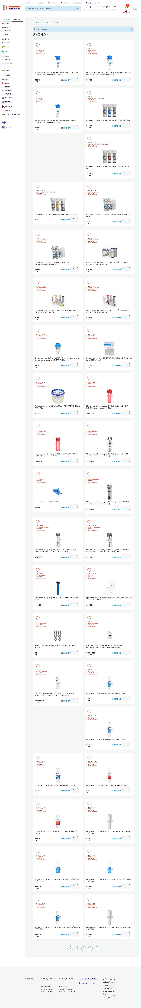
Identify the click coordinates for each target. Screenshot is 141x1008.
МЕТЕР (7, 111)
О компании (64, 3)
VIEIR (6, 79)
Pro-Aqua (8, 67)
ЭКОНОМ (8, 127)
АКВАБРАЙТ (9, 90)
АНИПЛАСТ (9, 98)
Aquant (7, 31)
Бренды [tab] (17, 19)
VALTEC (7, 75)
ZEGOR (7, 87)
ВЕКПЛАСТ (8, 102)
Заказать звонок (90, 10)
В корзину (65, 80)
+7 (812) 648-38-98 (108, 7)
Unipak (7, 70)
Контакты (77, 3)
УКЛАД (7, 122)
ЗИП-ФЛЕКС (9, 106)
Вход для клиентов (93, 3)
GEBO (7, 47)
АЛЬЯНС (8, 94)
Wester (7, 83)
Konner (7, 60)
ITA (6, 52)
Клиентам (51, 3)
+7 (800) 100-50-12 (91, 7)
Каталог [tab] (7, 19)
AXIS (6, 35)
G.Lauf (7, 42)
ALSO (7, 23)
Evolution (8, 39)
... (90, 949)
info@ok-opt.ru (112, 10)
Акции (40, 3)
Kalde (7, 56)
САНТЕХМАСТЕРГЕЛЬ (12, 114)
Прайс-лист (29, 3)
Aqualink (8, 27)
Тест (3, 118)
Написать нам (102, 10)
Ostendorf (8, 63)
